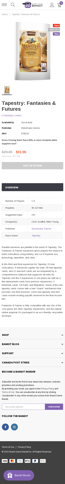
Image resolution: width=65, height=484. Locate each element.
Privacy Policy (47, 388)
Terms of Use (8, 392)
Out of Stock (32, 165)
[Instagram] (14, 427)
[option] (32, 51)
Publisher (6, 128)
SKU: (4, 133)
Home (5, 14)
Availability (8, 122)
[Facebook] (5, 427)
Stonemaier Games (11, 116)
